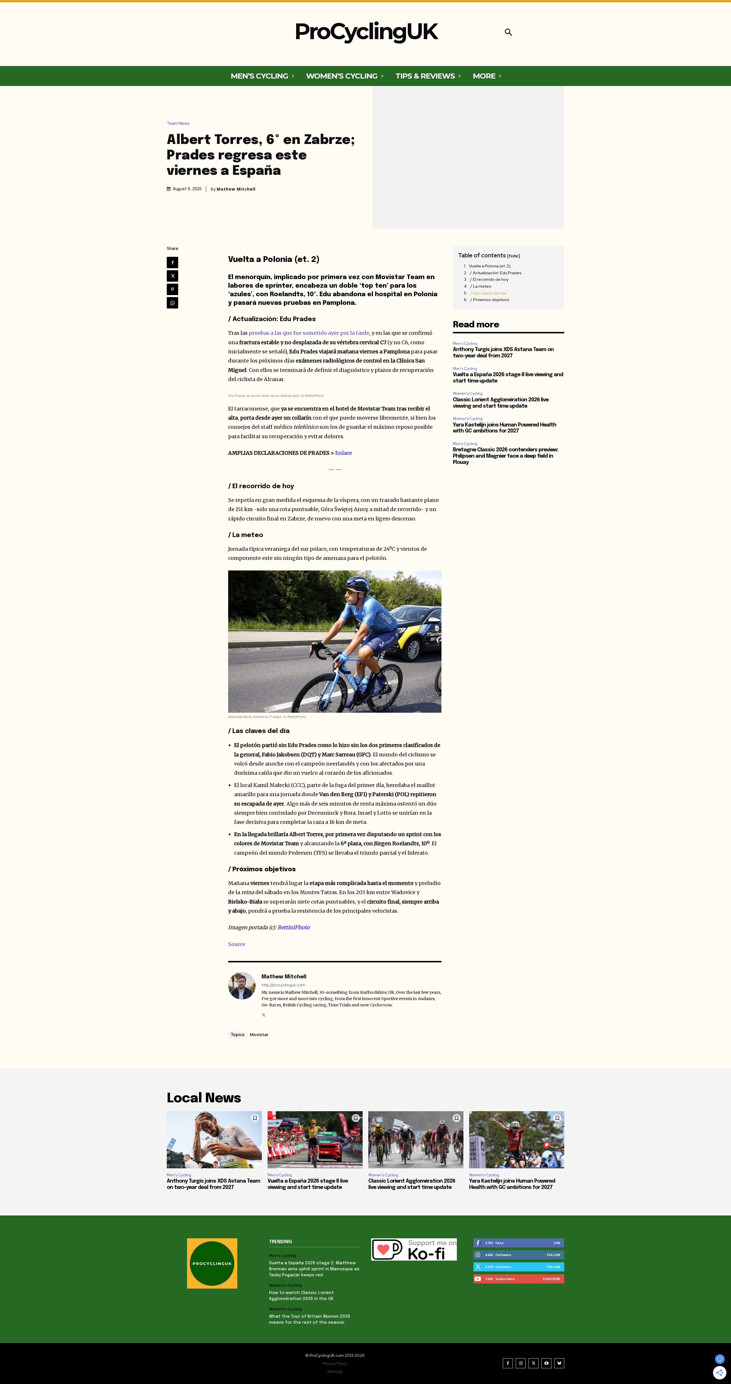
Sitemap (335, 1371)
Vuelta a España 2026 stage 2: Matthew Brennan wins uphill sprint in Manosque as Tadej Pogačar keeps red (314, 1269)
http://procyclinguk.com (283, 985)
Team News (178, 123)
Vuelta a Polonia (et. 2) (490, 266)
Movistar (259, 1034)
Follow (553, 1255)
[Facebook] (172, 262)
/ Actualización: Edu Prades (496, 272)
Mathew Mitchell (236, 189)
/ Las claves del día (488, 293)
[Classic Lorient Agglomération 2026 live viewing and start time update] (415, 1139)
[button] (508, 33)
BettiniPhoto (294, 927)
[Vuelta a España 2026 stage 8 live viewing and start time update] (315, 1139)
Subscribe (551, 1279)
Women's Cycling (468, 393)
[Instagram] (521, 1363)
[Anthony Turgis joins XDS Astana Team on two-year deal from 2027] (214, 1139)
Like (557, 1243)
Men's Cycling (465, 343)
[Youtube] (546, 1363)
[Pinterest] (172, 289)
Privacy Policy (335, 1363)
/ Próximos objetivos (489, 299)
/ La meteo (480, 286)
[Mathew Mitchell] (242, 995)
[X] (172, 276)
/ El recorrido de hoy (489, 279)
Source (236, 944)
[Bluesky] (559, 1363)
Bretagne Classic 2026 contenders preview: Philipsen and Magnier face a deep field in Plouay (505, 456)
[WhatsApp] (172, 303)
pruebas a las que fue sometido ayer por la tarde (309, 333)
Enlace (343, 453)
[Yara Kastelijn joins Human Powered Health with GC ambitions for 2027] (516, 1139)
